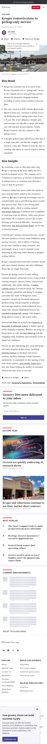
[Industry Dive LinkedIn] (3, 650)
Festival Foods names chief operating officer (21, 546)
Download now (10, 739)
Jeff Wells (11, 31)
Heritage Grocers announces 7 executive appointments (23, 537)
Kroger (14, 74)
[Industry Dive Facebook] (8, 650)
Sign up (23, 417)
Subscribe (36, 7)
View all (6, 631)
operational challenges (11, 211)
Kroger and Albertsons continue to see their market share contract (23, 504)
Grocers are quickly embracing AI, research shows (23, 463)
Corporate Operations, (22, 383)
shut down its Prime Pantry (23, 225)
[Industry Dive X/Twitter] (13, 650)
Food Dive (24, 687)
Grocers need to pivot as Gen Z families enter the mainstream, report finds (24, 558)
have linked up (29, 333)
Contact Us (6, 672)
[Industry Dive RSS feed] (18, 650)
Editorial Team (7, 668)
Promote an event (27, 675)
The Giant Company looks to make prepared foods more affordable (25, 527)
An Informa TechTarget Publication (23, 2)
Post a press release (18, 631)
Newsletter (6, 675)
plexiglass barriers (9, 352)
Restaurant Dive (26, 691)
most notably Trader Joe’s (30, 363)
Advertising (24, 664)
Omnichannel (39, 383)
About (4, 664)
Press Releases (8, 685)
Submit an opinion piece (29, 672)
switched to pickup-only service (15, 313)
